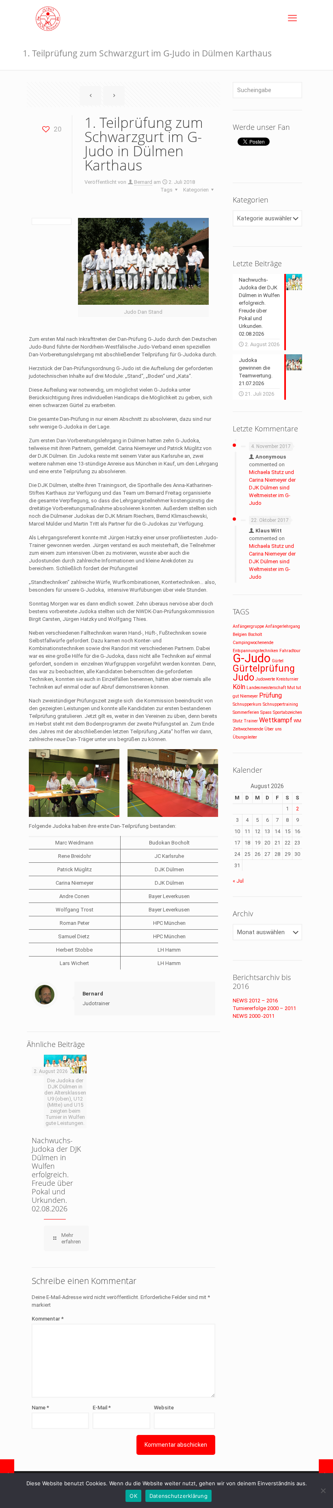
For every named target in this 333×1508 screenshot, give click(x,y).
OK (133, 1496)
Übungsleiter (245, 737)
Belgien (240, 634)
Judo (243, 677)
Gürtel (277, 661)
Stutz (237, 721)
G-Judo (251, 658)
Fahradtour (290, 650)
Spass (266, 712)
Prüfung (270, 695)
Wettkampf (275, 720)
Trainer (251, 721)
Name (40, 1408)
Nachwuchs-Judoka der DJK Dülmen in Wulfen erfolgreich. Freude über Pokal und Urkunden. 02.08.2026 (56, 1174)
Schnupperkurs (247, 704)
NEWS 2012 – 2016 (255, 1000)
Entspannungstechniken (255, 650)
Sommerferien (246, 712)
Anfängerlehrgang (282, 626)
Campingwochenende (253, 642)
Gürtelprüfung (264, 668)
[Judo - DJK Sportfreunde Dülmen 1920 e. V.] (48, 18)
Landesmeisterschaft (266, 687)
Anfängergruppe (248, 626)
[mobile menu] (292, 18)
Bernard (143, 182)
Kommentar (48, 1319)
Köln (239, 687)
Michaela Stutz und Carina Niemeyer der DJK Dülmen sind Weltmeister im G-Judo (272, 487)
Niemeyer (249, 696)
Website (164, 1408)
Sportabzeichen (287, 712)
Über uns (273, 729)
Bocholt (255, 634)
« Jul (238, 881)
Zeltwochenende (248, 729)
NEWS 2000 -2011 (254, 1016)
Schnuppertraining (280, 704)
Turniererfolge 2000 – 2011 (264, 1008)
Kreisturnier (287, 679)
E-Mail (102, 1408)
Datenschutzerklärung (178, 1496)
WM (297, 721)
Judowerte (265, 679)
